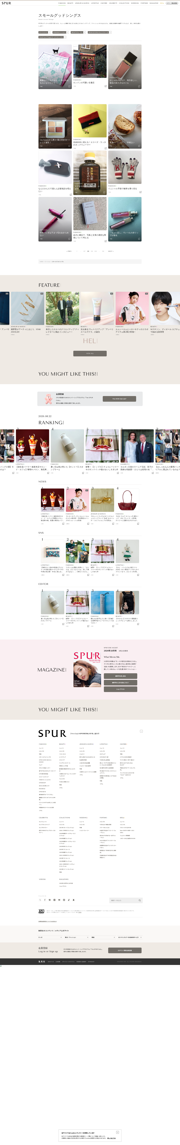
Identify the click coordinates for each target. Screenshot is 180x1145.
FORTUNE (144, 3)
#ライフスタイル (43, 32)
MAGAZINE (154, 3)
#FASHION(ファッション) (59, 32)
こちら (79, 912)
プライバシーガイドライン (68, 961)
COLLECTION (124, 3)
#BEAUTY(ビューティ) (77, 32)
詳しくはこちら (111, 1138)
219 (92, 251)
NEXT (110, 251)
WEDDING (135, 3)
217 (84, 251)
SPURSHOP (91, 961)
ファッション (48, 261)
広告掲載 (58, 961)
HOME (41, 261)
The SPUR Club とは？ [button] (119, 399)
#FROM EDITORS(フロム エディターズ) (98, 32)
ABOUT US (51, 961)
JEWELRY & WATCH (82, 3)
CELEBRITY (113, 3)
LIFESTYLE (95, 3)
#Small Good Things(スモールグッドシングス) (51, 37)
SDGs (162, 3)
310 (103, 251)
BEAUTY (70, 3)
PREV (70, 251)
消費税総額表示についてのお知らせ (47, 921)
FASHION (62, 3)
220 (95, 251)
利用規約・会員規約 (81, 961)
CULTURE (104, 3)
